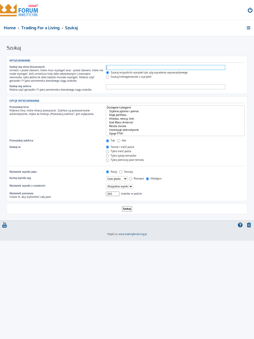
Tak (112, 140)
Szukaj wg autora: (20, 86)
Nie (123, 140)
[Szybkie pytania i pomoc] (175, 111)
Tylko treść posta (120, 151)
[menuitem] (250, 10)
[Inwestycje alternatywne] (175, 130)
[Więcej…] (249, 27)
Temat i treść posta (122, 147)
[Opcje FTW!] (175, 134)
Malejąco (155, 178)
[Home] (19, 9)
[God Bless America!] (175, 122)
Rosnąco (138, 178)
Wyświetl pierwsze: (21, 193)
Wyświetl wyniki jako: (23, 171)
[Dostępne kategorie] (175, 107)
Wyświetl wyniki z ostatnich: (27, 185)
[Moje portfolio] (175, 115)
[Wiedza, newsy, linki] (175, 119)
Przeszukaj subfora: (21, 140)
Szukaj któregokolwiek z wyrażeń (130, 76)
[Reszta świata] (175, 126)
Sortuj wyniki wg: (20, 178)
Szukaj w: (15, 147)
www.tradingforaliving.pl (133, 234)
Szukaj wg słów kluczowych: (27, 66)
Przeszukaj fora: (19, 107)
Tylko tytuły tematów (123, 155)
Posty (113, 171)
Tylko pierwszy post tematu (127, 160)
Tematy (128, 171)
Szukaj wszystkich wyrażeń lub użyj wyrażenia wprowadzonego (149, 72)
